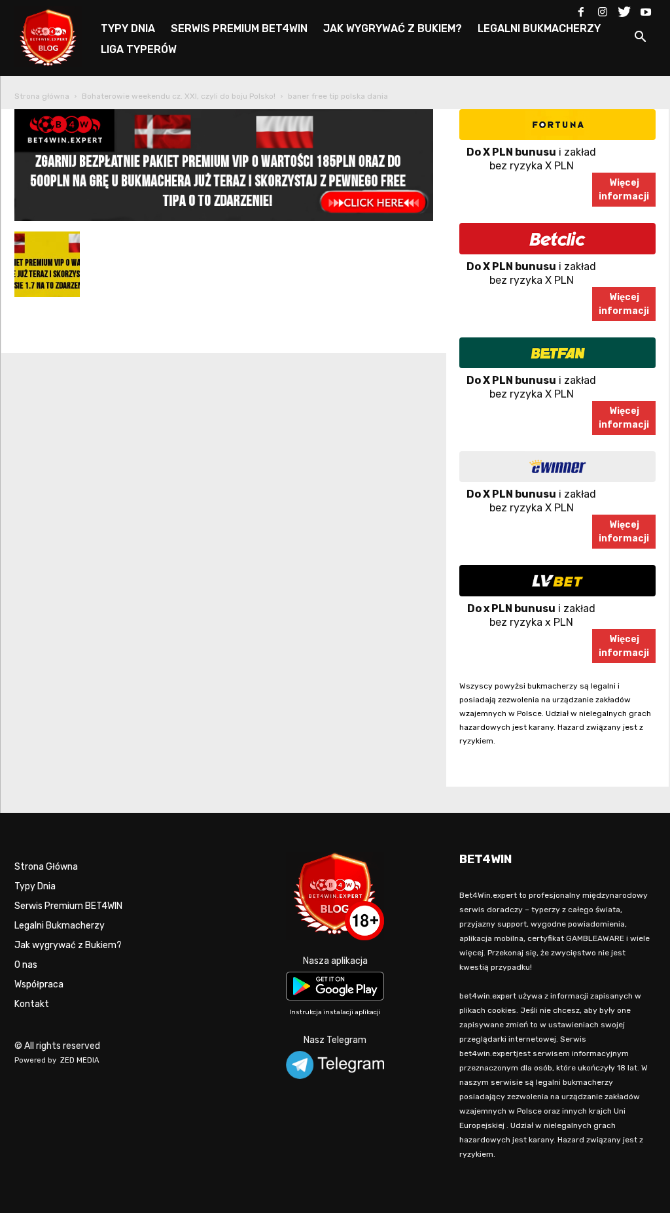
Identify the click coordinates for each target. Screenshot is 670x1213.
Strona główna (41, 96)
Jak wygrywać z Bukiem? (68, 945)
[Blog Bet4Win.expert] (55, 35)
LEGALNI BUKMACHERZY (539, 28)
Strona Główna (46, 866)
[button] (640, 38)
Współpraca (38, 984)
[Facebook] (581, 9)
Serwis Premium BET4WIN (68, 906)
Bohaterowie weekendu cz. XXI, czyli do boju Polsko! (178, 96)
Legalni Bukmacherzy (59, 925)
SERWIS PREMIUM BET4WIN (239, 28)
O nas (25, 964)
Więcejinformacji (624, 189)
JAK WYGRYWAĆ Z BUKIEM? (392, 28)
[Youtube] (646, 9)
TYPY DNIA (128, 28)
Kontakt (31, 1004)
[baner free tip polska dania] (223, 218)
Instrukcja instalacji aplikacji (335, 1012)
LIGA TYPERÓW (139, 49)
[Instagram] (602, 9)
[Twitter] (624, 9)
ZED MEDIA (79, 1060)
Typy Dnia (35, 886)
